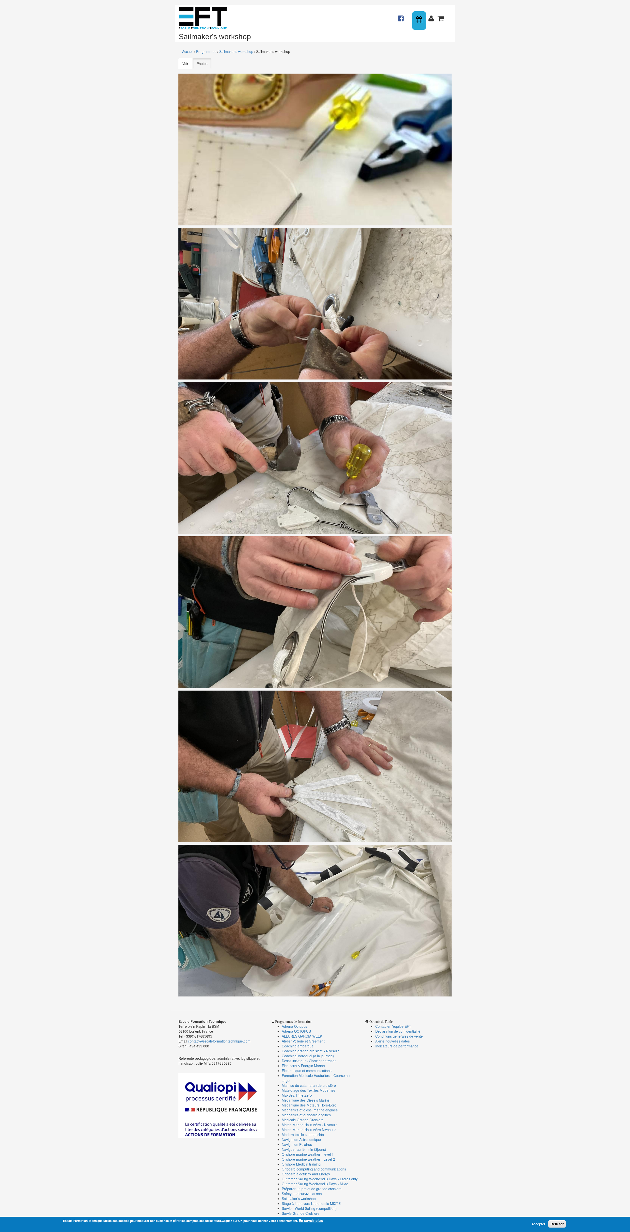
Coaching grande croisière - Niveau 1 (311, 1050)
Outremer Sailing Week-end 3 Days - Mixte (315, 1183)
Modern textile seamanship (303, 1134)
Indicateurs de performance (396, 1045)
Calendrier (419, 20)
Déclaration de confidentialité (397, 1031)
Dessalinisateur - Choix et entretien (309, 1060)
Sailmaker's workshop (236, 51)
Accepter (538, 1223)
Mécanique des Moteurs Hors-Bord (309, 1105)
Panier (441, 16)
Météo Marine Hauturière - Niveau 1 (310, 1124)
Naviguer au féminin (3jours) (304, 1149)
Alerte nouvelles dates (392, 1041)
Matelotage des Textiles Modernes (308, 1090)
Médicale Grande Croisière (303, 1119)
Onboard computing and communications (314, 1169)
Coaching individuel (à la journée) (308, 1055)
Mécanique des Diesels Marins (306, 1100)
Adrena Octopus (294, 1026)
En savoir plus (311, 1220)
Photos (204, 63)
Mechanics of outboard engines (306, 1114)
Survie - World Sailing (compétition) (309, 1208)
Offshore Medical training (302, 1164)
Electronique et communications (306, 1070)
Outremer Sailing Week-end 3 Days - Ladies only (320, 1178)
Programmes (206, 51)
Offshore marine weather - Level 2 (308, 1159)
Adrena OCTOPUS (296, 1031)
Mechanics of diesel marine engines (310, 1109)
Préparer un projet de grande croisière (312, 1188)
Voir (185, 63)
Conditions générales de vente (399, 1036)
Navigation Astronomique (301, 1139)
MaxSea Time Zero (297, 1095)
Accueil (187, 51)
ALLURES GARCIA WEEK (302, 1036)
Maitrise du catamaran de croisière (309, 1085)
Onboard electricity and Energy (306, 1173)
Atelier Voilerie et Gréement (303, 1041)
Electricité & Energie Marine (303, 1065)
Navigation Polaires (297, 1144)
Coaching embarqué (298, 1045)
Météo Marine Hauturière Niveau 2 (309, 1129)
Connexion (432, 16)
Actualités (401, 16)
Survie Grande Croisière (300, 1213)
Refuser (557, 1224)
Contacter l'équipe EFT (393, 1026)
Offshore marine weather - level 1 (308, 1154)
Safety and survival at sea (302, 1193)
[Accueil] (204, 18)
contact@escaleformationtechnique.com (219, 1041)
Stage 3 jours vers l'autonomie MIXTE (311, 1203)
